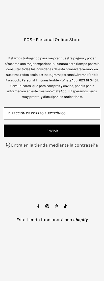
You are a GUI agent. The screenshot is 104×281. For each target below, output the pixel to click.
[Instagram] (47, 206)
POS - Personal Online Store (52, 39)
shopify (80, 219)
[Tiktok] (65, 206)
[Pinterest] (56, 206)
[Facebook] (38, 206)
